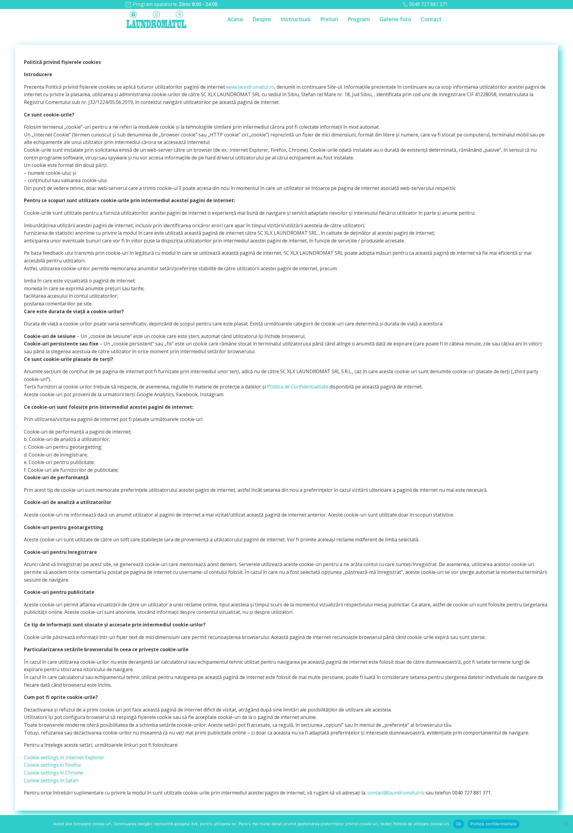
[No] (566, 824)
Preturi (329, 19)
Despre (261, 19)
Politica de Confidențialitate (297, 386)
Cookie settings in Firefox (52, 765)
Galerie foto (395, 19)
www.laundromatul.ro (250, 87)
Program (359, 19)
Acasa (235, 19)
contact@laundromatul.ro (395, 792)
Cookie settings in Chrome (53, 772)
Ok (458, 823)
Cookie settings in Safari (51, 780)
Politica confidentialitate (493, 823)
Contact (431, 19)
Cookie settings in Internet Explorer (64, 757)
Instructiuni (296, 19)
